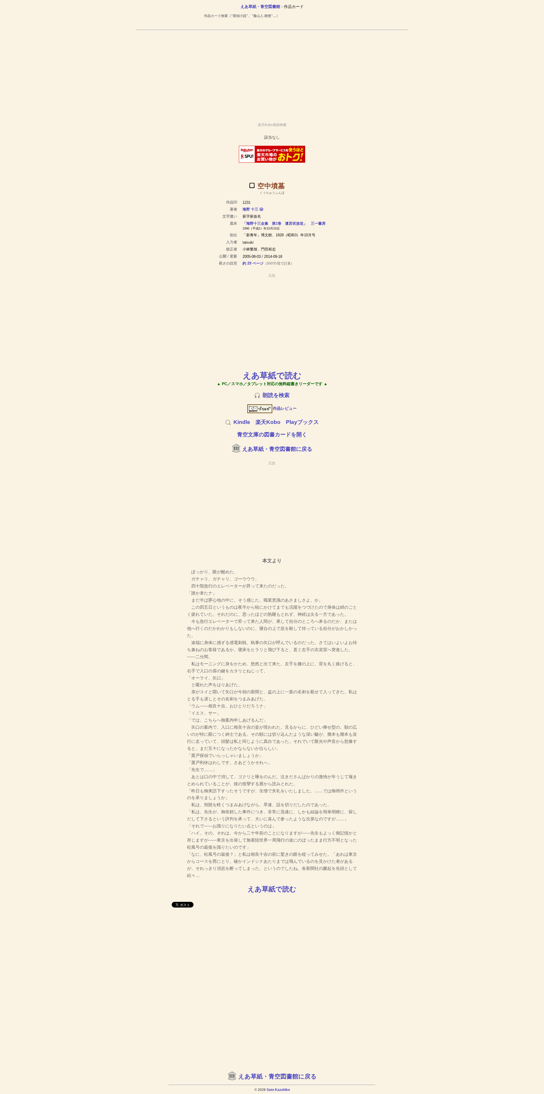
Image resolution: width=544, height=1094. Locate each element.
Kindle (241, 422)
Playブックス (302, 422)
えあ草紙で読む (272, 375)
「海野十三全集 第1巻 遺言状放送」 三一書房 (284, 223)
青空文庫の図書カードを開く (272, 434)
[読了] (252, 185)
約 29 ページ (253, 263)
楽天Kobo (268, 422)
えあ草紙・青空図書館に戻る (277, 449)
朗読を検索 (276, 395)
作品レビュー (285, 408)
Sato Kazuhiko (278, 1090)
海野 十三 (250, 209)
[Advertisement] (272, 73)
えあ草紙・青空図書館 (260, 6)
